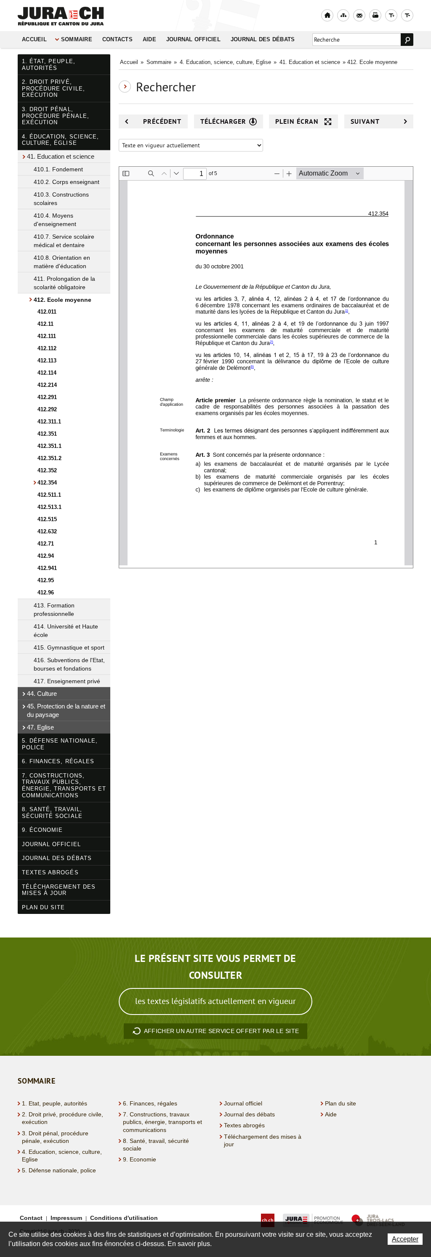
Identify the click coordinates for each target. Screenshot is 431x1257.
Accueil (34, 40)
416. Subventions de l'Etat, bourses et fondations (69, 664)
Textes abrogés (50, 872)
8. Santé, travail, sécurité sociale (52, 812)
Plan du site (43, 907)
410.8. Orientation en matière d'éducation (62, 261)
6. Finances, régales (58, 761)
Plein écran (297, 121)
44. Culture (42, 693)
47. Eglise (40, 727)
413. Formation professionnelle (54, 609)
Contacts (117, 40)
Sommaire (76, 40)
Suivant (365, 121)
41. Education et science (60, 156)
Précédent (162, 121)
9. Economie (139, 1159)
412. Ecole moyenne (62, 299)
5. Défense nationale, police (60, 744)
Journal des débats (263, 40)
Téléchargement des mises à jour (59, 890)
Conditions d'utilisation (124, 1217)
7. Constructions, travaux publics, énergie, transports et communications (64, 785)
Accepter (405, 1239)
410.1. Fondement (58, 169)
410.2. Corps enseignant (66, 181)
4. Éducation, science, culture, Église (60, 139)
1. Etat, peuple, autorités (54, 1103)
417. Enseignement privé (67, 681)
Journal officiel (193, 40)
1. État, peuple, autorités (48, 64)
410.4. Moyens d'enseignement (55, 219)
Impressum (66, 1217)
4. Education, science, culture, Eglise (225, 62)
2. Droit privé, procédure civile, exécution (53, 88)
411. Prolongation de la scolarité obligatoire (64, 282)
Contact (31, 1217)
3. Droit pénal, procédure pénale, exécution (55, 115)
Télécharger (223, 121)
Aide (149, 40)
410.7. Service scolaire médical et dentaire (64, 240)
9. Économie (42, 830)
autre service (221, 1031)
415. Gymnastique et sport (69, 647)
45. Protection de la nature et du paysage (66, 710)
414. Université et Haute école (66, 630)
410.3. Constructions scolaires (61, 198)
